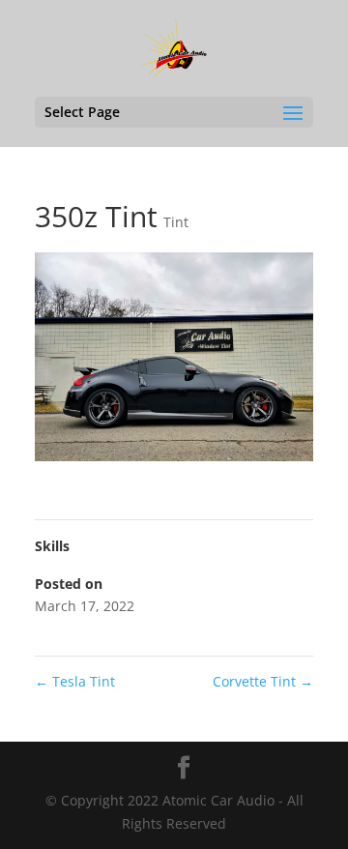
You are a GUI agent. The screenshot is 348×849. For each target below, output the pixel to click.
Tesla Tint (75, 681)
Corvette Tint (263, 681)
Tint (175, 222)
